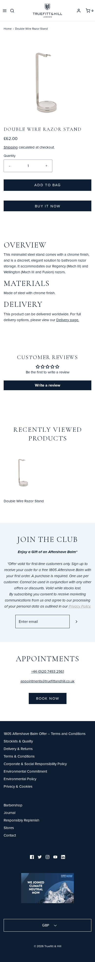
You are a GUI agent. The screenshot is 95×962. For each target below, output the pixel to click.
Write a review (47, 385)
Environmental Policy (20, 778)
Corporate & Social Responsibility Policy (35, 763)
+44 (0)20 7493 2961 (47, 671)
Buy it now (47, 206)
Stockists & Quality (18, 741)
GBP (46, 925)
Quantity (10, 155)
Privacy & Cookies (18, 786)
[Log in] (78, 11)
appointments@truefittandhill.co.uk (47, 681)
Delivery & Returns (18, 748)
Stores (9, 827)
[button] (47, 82)
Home (8, 28)
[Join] (76, 621)
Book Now (47, 698)
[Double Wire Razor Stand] (24, 472)
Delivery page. (67, 319)
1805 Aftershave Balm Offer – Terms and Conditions (45, 733)
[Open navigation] (4, 11)
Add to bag (47, 184)
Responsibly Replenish (21, 820)
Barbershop (13, 805)
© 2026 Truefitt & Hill (47, 946)
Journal (9, 812)
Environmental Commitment (25, 771)
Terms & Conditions (19, 756)
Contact (10, 835)
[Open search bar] (13, 11)
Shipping (11, 147)
